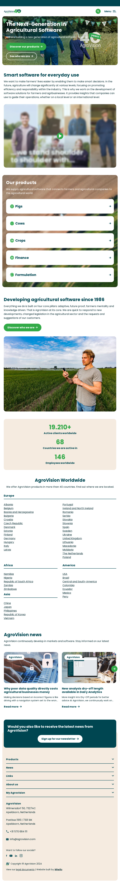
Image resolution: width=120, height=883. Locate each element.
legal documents (25, 869)
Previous (5, 669)
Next (114, 669)
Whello (58, 869)
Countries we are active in (60, 448)
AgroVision (15, 657)
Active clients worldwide (60, 433)
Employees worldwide (60, 463)
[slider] (45, 163)
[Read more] (109, 206)
